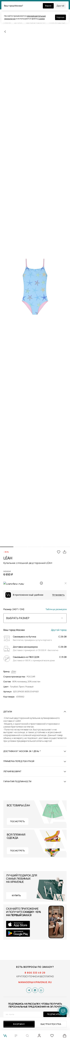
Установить (58, 595)
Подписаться (55, 1014)
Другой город (59, 629)
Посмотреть (17, 821)
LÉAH (13, 671)
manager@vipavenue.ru (35, 982)
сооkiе (41, 18)
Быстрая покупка (51, 1024)
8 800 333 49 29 (35, 972)
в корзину (19, 1024)
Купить (16, 895)
